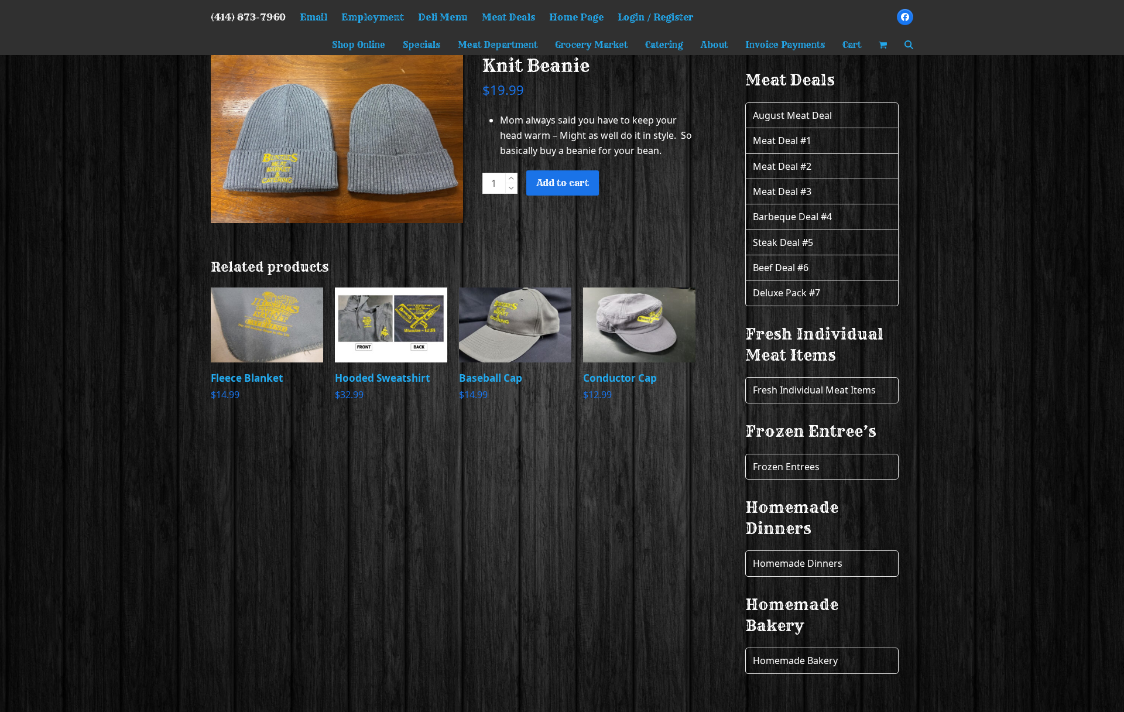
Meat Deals (508, 17)
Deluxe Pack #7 (786, 292)
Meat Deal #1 (782, 140)
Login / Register (656, 17)
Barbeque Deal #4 (792, 216)
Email (313, 17)
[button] (883, 45)
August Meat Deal (792, 115)
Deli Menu (443, 17)
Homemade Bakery (795, 660)
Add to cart (562, 183)
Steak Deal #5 (783, 242)
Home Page (576, 17)
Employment (372, 17)
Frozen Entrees (786, 466)
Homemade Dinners (797, 563)
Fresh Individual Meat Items (814, 390)
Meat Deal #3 (782, 191)
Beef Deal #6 (780, 267)
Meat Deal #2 (782, 166)
